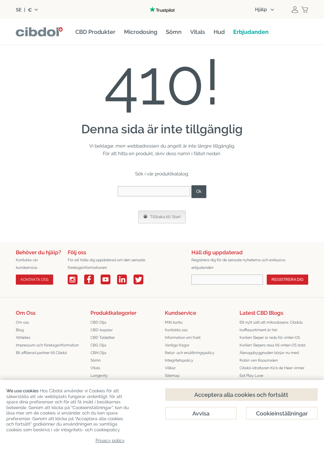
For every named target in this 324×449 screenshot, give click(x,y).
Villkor (170, 368)
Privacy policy (110, 440)
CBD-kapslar (101, 330)
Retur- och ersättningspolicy (190, 353)
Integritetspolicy (179, 360)
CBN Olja (98, 353)
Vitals (95, 368)
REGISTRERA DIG (287, 279)
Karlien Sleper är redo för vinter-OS (270, 337)
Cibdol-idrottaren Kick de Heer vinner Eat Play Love (272, 372)
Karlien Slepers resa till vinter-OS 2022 (272, 345)
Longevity (99, 375)
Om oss (22, 322)
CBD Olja (98, 322)
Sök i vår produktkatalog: (162, 174)
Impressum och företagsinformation (47, 345)
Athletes (23, 337)
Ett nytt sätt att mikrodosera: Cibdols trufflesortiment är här (271, 326)
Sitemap (172, 375)
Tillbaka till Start (165, 216)
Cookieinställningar (282, 413)
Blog (20, 330)
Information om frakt (183, 337)
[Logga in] (295, 9)
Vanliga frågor (177, 345)
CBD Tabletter (102, 337)
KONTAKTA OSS (34, 279)
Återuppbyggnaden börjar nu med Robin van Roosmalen (269, 357)
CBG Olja (98, 345)
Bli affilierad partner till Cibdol (41, 353)
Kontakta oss (176, 330)
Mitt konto (174, 322)
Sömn (95, 360)
